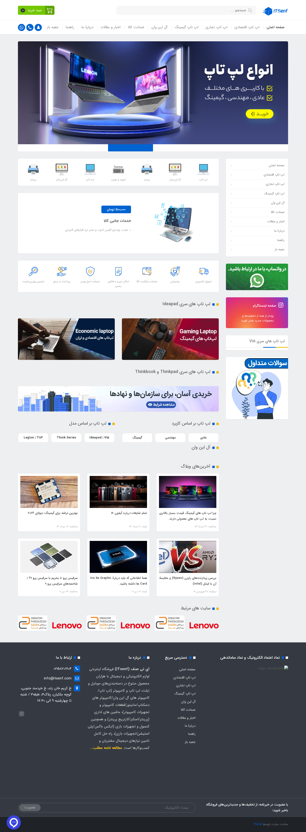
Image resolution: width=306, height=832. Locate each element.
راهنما (70, 27)
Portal (258, 824)
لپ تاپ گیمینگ (186, 27)
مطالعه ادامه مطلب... (106, 748)
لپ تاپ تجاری (216, 27)
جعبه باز (52, 27)
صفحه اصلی (275, 27)
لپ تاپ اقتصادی (247, 27)
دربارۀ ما (87, 27)
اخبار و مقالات (110, 27)
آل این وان (159, 27)
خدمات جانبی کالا (117, 221)
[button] (36, 10)
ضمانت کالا (136, 27)
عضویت (30, 807)
